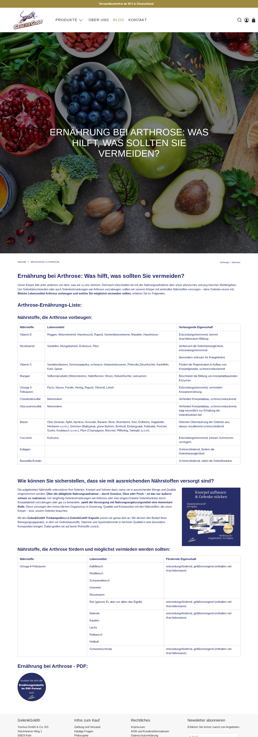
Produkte (66, 20)
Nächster (236, 262)
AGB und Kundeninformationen (150, 731)
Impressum (138, 727)
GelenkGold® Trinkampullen (46, 517)
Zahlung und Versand (87, 727)
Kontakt (137, 20)
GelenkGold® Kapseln (84, 517)
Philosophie (81, 735)
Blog (118, 20)
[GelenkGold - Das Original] (27, 20)
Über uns (99, 20)
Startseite (22, 262)
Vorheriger (224, 262)
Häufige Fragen (83, 731)
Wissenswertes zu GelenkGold (45, 262)
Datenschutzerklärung (144, 735)
